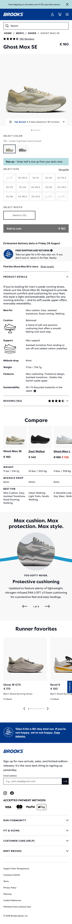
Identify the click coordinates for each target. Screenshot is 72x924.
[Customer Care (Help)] (36, 841)
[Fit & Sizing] (36, 831)
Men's (20, 33)
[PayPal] (30, 807)
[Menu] (67, 14)
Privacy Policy (9, 887)
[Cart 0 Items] (59, 14)
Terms (6, 881)
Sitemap (7, 894)
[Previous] (24, 607)
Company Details (11, 875)
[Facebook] (12, 793)
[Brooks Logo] (36, 752)
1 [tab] (28, 708)
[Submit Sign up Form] (65, 781)
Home (8, 33)
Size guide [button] (64, 169)
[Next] (47, 607)
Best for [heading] (8, 310)
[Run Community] (36, 820)
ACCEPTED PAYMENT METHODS (24, 800)
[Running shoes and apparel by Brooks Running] (13, 14)
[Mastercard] (19, 807)
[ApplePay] (41, 807)
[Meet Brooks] (36, 851)
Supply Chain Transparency (16, 868)
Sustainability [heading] (11, 387)
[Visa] (8, 807)
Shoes (32, 33)
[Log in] (52, 14)
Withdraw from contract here (17, 907)
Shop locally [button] (47, 266)
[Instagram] (5, 793)
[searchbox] (38, 25)
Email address (10, 776)
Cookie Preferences (12, 900)
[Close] (67, 4)
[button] (36, 90)
